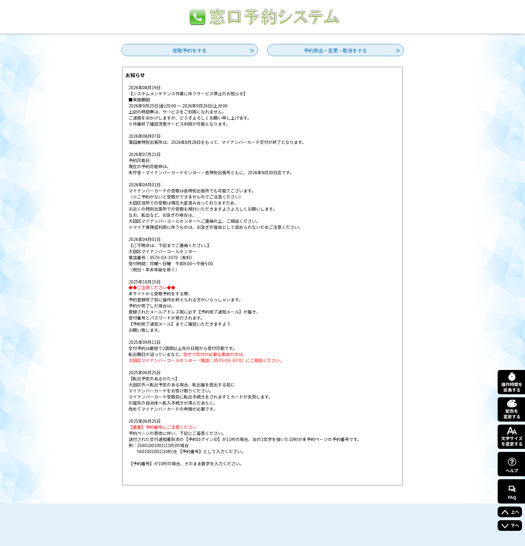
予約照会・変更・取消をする (335, 50)
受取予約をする (190, 50)
